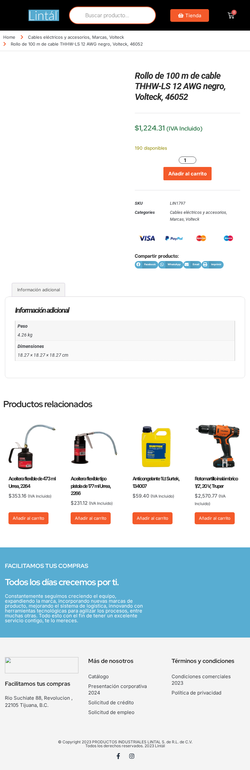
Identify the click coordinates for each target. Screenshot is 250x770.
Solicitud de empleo (111, 712)
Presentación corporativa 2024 (117, 689)
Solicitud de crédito (111, 702)
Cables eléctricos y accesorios (59, 37)
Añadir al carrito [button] (28, 518)
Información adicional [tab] (38, 289)
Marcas (99, 37)
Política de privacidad (196, 693)
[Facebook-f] (118, 756)
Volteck (116, 37)
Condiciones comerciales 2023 (201, 679)
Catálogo (98, 676)
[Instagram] (132, 756)
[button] (146, 264)
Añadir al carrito (187, 174)
